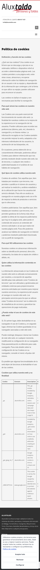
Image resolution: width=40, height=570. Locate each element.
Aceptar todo (20, 554)
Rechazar (20, 560)
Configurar (20, 565)
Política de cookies (9, 549)
